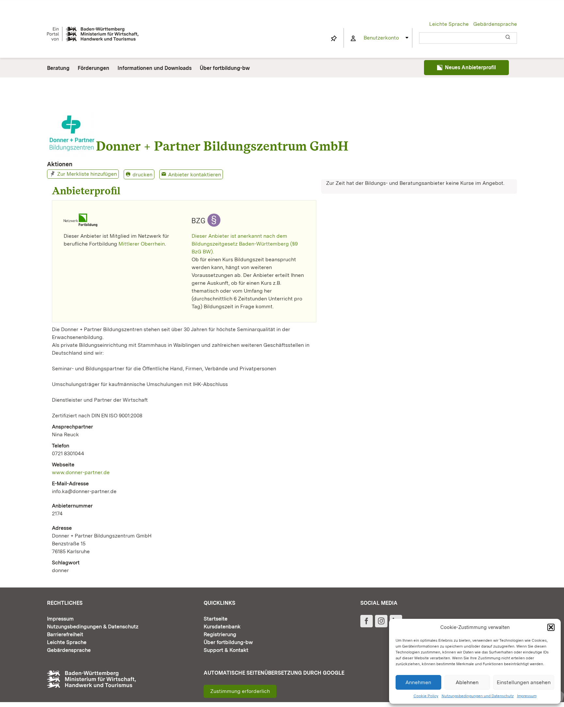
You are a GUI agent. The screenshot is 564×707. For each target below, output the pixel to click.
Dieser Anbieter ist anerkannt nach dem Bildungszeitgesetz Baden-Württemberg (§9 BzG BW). (245, 244)
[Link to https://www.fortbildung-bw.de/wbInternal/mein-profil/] (353, 38)
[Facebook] (366, 621)
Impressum (527, 696)
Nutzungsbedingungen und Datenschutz (478, 696)
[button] (551, 627)
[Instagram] (381, 621)
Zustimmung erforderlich (240, 691)
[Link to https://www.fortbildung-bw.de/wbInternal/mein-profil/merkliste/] (334, 38)
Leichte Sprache (449, 24)
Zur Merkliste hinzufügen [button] (87, 174)
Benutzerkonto (381, 38)
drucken (142, 174)
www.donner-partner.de (81, 472)
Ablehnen (467, 682)
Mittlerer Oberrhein (141, 244)
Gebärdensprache (495, 24)
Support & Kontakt (226, 650)
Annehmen (418, 682)
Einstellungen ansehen (524, 682)
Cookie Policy (426, 696)
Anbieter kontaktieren (194, 174)
